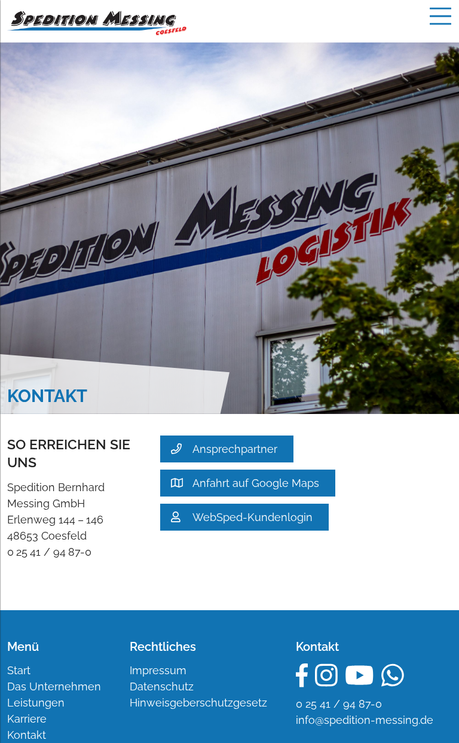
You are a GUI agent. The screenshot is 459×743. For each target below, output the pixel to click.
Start (18, 670)
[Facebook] (302, 675)
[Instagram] (326, 675)
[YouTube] (359, 675)
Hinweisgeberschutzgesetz (198, 702)
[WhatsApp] (392, 675)
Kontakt (26, 735)
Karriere (27, 718)
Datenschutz (162, 686)
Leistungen (36, 702)
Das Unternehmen (54, 686)
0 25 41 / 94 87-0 (339, 704)
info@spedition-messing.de (364, 720)
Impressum (158, 670)
